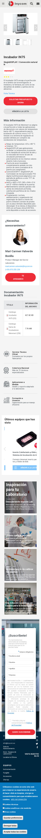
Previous (5, 450)
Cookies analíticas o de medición (17, 808)
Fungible (6, 773)
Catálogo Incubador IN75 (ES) (13, 315)
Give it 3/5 (8, 77)
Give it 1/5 (5, 77)
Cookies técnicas (11, 804)
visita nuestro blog (32, 755)
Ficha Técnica (9, 93)
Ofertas (6, 780)
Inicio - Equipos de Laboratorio (9, 753)
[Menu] (3, 2)
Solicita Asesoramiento (9, 747)
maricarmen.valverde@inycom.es (18, 266)
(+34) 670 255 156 (12, 270)
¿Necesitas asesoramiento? (15, 223)
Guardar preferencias (13, 818)
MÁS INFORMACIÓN (19, 799)
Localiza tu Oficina (10, 757)
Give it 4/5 (10, 77)
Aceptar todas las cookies (15, 832)
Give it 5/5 (12, 77)
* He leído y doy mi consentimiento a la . (22, 723)
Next (36, 450)
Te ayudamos (18, 277)
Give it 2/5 (7, 77)
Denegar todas (10, 826)
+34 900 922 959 (9, 740)
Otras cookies (10, 811)
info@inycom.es (9, 743)
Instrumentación (9, 769)
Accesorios (7, 776)
